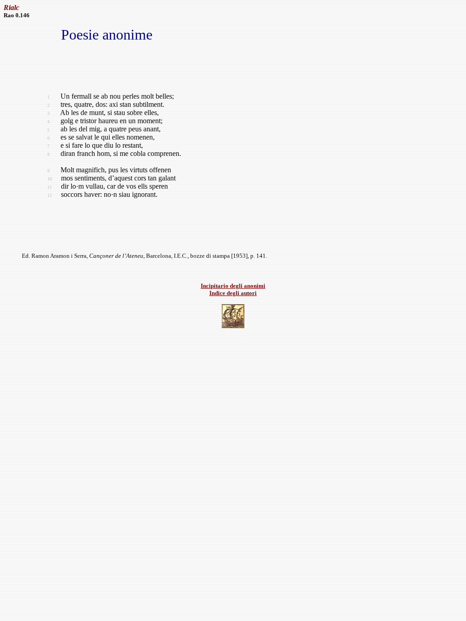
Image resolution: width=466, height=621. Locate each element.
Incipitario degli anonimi (233, 285)
